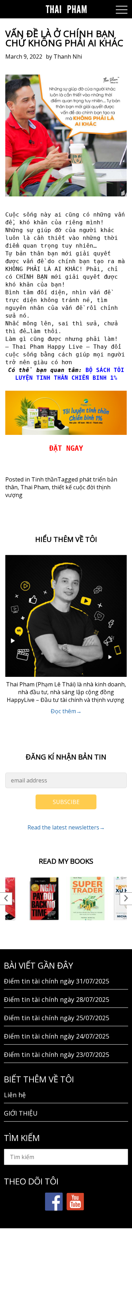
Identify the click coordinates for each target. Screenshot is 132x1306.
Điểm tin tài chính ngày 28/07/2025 (56, 999)
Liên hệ (15, 1095)
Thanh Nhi (68, 56)
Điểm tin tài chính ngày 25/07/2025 (56, 1018)
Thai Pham (34, 487)
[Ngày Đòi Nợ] (44, 898)
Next (126, 898)
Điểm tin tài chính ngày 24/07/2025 (56, 1036)
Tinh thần (44, 479)
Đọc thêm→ (66, 711)
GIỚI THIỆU (21, 1113)
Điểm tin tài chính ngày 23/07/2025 (56, 1054)
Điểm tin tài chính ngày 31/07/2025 (56, 981)
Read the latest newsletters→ (66, 827)
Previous (6, 898)
